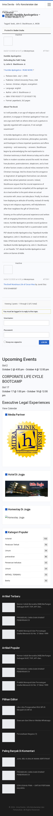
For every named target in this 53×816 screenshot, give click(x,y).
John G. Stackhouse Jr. (25, 24)
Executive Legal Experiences (26, 402)
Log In (44, 342)
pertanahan (10, 557)
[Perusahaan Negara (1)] (8, 737)
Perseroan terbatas (13, 563)
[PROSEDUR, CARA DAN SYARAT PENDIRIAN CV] (8, 621)
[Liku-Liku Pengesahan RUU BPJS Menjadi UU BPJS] (8, 710)
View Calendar (9, 408)
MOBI (37, 24)
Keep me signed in (14, 342)
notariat (8, 539)
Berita (7, 581)
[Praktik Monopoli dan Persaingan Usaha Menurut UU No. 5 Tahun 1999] (8, 634)
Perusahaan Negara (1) (27, 734)
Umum (8, 551)
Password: (8, 330)
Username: (8, 318)
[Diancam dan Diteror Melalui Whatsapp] (8, 724)
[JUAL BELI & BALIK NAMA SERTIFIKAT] (8, 762)
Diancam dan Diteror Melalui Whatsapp (33, 720)
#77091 (46, 279)
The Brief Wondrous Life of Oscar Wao (19, 284)
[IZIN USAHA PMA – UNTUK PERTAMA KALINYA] (8, 789)
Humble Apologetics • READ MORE (19, 70)
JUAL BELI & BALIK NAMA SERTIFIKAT (33, 759)
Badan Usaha (19, 30)
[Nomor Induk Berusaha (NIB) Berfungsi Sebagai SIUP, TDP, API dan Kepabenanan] (8, 607)
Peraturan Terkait (12, 545)
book (13, 24)
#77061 (46, 51)
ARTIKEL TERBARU (13, 575)
